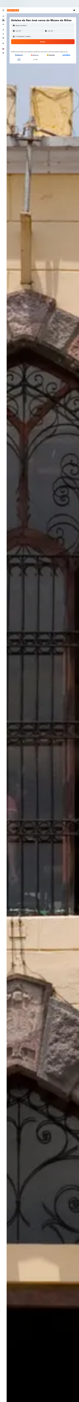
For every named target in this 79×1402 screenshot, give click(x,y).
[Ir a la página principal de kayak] (13, 10)
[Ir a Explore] (3, 30)
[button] (3, 10)
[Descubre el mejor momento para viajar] (3, 38)
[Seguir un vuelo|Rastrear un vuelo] (3, 34)
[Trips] (3, 43)
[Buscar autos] (3, 24)
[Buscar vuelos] (3, 16)
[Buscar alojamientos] (3, 20)
